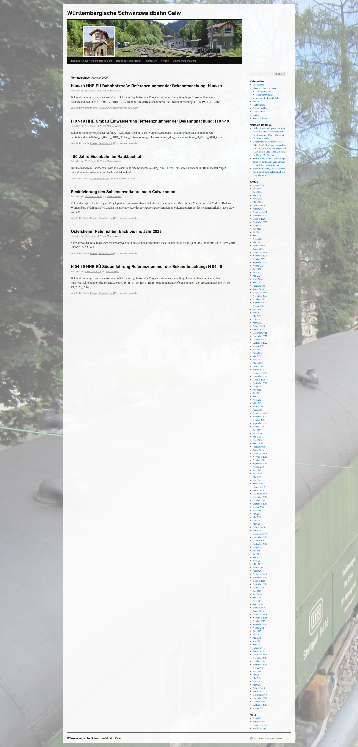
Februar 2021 (259, 406)
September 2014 (260, 664)
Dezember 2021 (260, 372)
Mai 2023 (257, 315)
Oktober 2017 (259, 540)
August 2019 (258, 466)
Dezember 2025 (260, 211)
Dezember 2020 (260, 413)
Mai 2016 (257, 597)
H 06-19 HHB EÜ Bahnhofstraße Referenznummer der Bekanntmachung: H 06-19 (146, 85)
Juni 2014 (257, 674)
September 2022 (260, 342)
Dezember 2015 (260, 614)
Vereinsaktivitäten (260, 118)
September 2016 (260, 584)
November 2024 (260, 255)
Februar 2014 (259, 687)
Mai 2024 (257, 275)
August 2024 (258, 265)
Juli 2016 (257, 590)
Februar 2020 (259, 446)
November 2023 (260, 295)
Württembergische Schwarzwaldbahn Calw (124, 13)
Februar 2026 (259, 205)
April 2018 (258, 520)
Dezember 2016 (260, 573)
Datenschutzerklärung (184, 60)
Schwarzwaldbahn (99, 178)
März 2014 (258, 684)
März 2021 (258, 403)
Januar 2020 (258, 449)
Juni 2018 (257, 513)
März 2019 (258, 483)
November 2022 (260, 335)
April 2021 (258, 399)
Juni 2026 (257, 191)
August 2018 (258, 506)
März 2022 (258, 362)
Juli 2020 (257, 429)
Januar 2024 (258, 289)
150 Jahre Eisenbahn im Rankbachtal (106, 156)
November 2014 (260, 657)
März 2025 (258, 242)
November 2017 (260, 537)
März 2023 (258, 322)
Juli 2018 (257, 510)
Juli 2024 (257, 268)
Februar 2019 (259, 486)
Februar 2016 (259, 607)
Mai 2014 (257, 677)
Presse (93, 107)
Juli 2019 (257, 470)
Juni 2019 (257, 473)
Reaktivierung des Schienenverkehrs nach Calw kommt (123, 191)
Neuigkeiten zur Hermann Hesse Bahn (91, 60)
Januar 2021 (258, 409)
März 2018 (258, 523)
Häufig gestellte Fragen (128, 60)
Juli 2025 (257, 228)
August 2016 (258, 587)
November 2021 (260, 376)
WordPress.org (259, 728)
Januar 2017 (258, 570)
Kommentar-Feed (260, 724)
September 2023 (260, 302)
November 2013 (260, 698)
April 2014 (258, 681)
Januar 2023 (258, 329)
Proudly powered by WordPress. (268, 738)
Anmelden (257, 718)
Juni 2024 (257, 272)
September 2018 (260, 503)
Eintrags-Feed (259, 721)
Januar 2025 (258, 248)
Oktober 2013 (259, 701)
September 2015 (260, 624)
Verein (256, 114)
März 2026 (258, 201)
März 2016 (258, 604)
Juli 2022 (257, 349)
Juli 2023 (257, 309)
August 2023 (258, 305)
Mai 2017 (257, 557)
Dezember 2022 (260, 332)
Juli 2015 (257, 630)
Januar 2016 (258, 610)
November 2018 (260, 496)
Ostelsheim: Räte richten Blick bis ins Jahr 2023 (116, 231)
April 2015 (258, 641)
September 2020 (260, 423)
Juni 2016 (257, 594)
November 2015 (260, 617)
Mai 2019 (257, 476)
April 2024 (258, 278)
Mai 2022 (257, 356)
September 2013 (260, 704)
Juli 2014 (257, 671)
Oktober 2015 (259, 620)
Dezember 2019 (260, 453)
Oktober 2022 (259, 339)
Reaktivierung (105, 107)
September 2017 (260, 543)
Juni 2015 (257, 634)
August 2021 (258, 386)
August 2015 (258, 627)
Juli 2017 (257, 550)
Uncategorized (259, 111)
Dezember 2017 (260, 533)
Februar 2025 (259, 245)
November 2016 (260, 577)
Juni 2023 (257, 312)
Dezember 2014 (260, 654)
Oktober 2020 (259, 419)
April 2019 (258, 480)
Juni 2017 (257, 553)
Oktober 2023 (259, 299)
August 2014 (258, 667)
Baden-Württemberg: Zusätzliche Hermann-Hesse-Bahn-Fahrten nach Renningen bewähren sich (269, 172)
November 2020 (260, 416)
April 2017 (258, 560)
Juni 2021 (257, 392)
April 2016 (258, 600)
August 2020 (258, 426)
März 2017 (258, 563)
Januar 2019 (258, 490)
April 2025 (258, 238)
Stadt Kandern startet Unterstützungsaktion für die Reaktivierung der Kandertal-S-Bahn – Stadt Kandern (269, 161)
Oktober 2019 (259, 460)
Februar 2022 (259, 366)
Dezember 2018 (260, 493)
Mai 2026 (257, 195)
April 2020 (258, 439)
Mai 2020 (257, 436)
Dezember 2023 (260, 292)
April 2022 (258, 359)
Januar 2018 (258, 530)
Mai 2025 (257, 235)
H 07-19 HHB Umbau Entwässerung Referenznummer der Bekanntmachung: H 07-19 (150, 121)
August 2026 (258, 185)
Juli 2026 (257, 188)
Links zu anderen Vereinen (264, 87)
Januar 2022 (258, 369)
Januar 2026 (258, 208)
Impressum (151, 60)
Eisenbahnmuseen (263, 91)
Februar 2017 (259, 567)
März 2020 (258, 443)
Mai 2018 (257, 517)
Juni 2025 (257, 232)
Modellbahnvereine (264, 94)
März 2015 (258, 644)
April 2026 (258, 198)
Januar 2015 (258, 651)
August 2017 (258, 547)
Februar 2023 (259, 325)
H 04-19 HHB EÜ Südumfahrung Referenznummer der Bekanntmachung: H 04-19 (146, 266)
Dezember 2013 (260, 694)
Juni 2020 (257, 433)
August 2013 (258, 708)
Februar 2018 (259, 527)
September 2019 (260, 463)
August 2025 (258, 225)
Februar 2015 (259, 647)
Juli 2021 (257, 389)
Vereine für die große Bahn (268, 97)
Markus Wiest (114, 90)
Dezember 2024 (260, 252)
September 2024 (260, 262)
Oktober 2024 (259, 258)
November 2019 (260, 456)
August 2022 (258, 346)
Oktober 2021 (259, 379)
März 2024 (258, 282)
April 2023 (258, 319)
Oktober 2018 (259, 500)
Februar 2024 (259, 285)
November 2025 (260, 215)
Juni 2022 (257, 352)
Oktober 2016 (259, 580)
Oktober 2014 (259, 661)
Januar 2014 (258, 691)
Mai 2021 (257, 396)
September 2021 (260, 382)
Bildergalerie (258, 84)
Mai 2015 (257, 637)
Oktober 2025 (259, 218)
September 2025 (260, 222)
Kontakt (165, 60)
